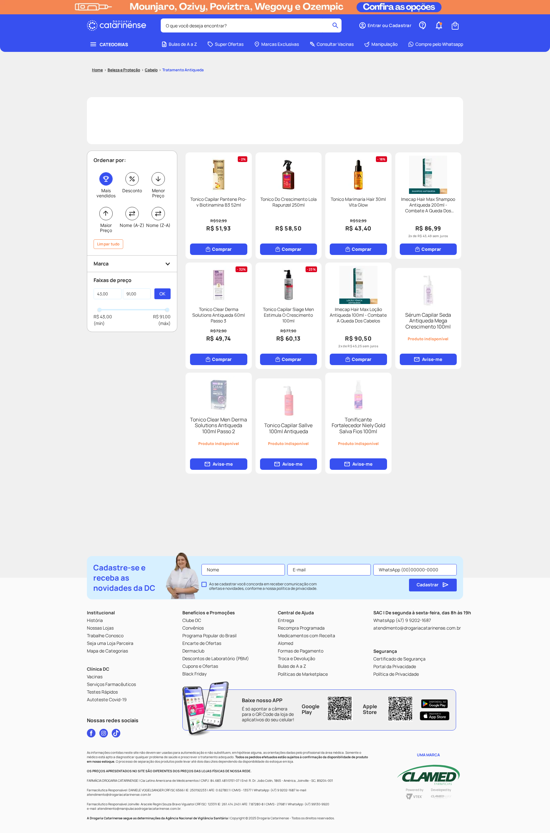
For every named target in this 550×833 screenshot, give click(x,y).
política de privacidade (296, 588)
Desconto (132, 190)
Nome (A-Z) (132, 225)
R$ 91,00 (162, 317)
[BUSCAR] (162, 293)
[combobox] (251, 25)
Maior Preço (106, 227)
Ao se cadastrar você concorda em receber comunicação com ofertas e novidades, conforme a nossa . (263, 586)
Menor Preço (158, 193)
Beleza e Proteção (124, 70)
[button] (385, 25)
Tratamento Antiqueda (183, 70)
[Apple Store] (434, 715)
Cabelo (151, 70)
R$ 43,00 (103, 317)
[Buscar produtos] (335, 25)
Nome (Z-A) (158, 225)
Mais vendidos (106, 193)
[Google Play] (434, 703)
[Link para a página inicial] (97, 70)
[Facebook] (91, 733)
